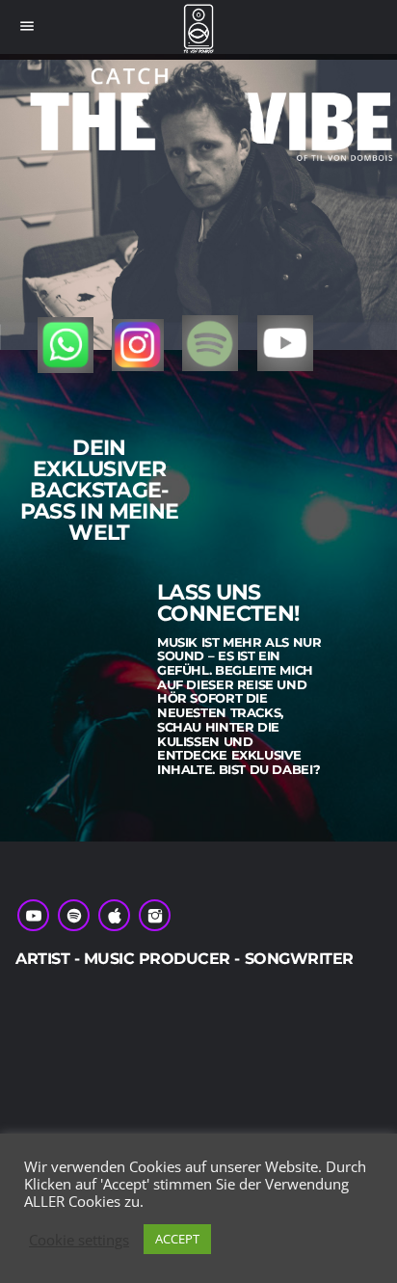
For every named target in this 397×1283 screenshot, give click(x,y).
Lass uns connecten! (228, 603)
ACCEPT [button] (177, 1238)
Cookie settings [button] (79, 1239)
